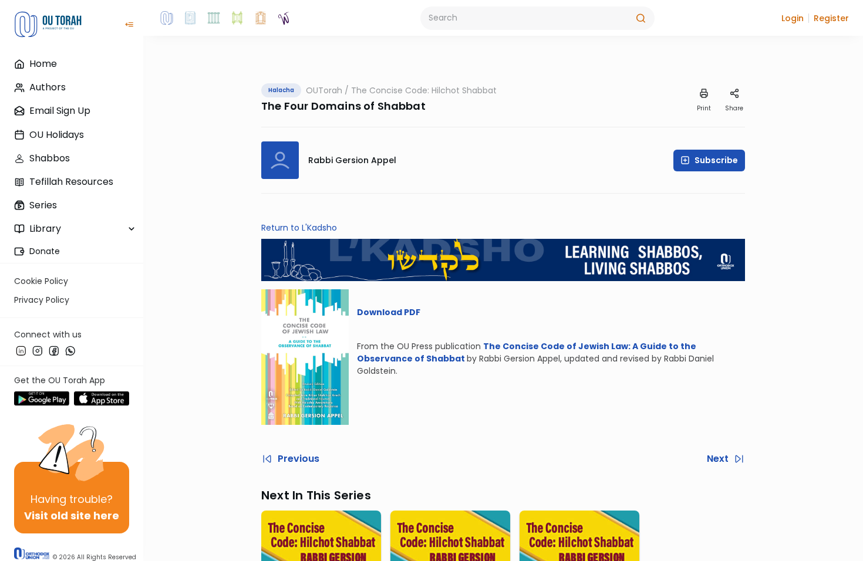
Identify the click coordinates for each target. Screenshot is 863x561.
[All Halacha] (213, 18)
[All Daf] (260, 18)
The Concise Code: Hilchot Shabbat (424, 90)
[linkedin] (21, 350)
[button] (792, 18)
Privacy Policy (41, 300)
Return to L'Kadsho (299, 228)
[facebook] (54, 350)
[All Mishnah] (190, 18)
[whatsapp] (70, 350)
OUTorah (324, 90)
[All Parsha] (237, 18)
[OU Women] (284, 18)
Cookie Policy (41, 281)
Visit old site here (71, 515)
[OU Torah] (166, 18)
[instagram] (38, 350)
